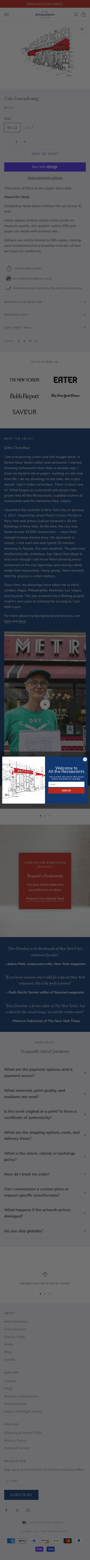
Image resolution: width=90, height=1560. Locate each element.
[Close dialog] (85, 759)
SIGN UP (66, 790)
